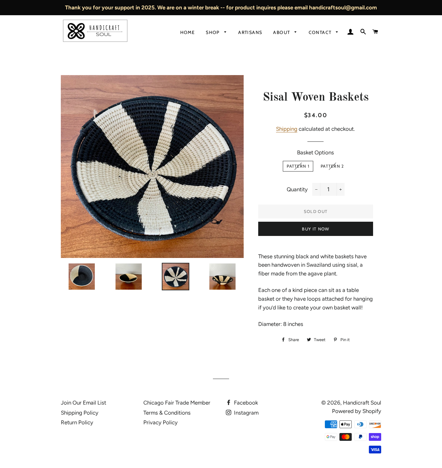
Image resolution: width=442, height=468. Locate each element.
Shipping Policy (79, 412)
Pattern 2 (332, 166)
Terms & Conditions (167, 412)
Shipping (286, 129)
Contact (321, 32)
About (282, 32)
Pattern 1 (298, 166)
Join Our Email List (83, 402)
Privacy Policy (160, 422)
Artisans (250, 32)
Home (187, 32)
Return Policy (77, 422)
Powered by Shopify (356, 411)
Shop (213, 32)
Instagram (246, 412)
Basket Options (315, 152)
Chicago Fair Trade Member (176, 402)
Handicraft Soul (362, 402)
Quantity (297, 189)
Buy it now (315, 228)
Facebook (245, 402)
